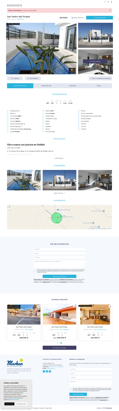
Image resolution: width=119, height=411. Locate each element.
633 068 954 (60, 366)
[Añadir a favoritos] (38, 306)
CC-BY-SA (109, 228)
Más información (14, 399)
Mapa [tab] (99, 85)
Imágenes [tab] (72, 85)
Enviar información (78, 394)
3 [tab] (61, 343)
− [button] (9, 210)
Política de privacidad (83, 389)
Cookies (41, 408)
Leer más (59, 158)
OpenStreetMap (99, 228)
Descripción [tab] (46, 85)
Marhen (14, 5)
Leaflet (88, 228)
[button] (59, 193)
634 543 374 (52, 366)
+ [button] (9, 207)
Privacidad (35, 408)
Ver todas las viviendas (59, 348)
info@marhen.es (50, 368)
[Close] (110, 10)
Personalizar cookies (21, 404)
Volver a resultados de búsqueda (101, 78)
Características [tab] (20, 85)
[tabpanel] (95, 322)
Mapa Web (48, 408)
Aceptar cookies (9, 404)
